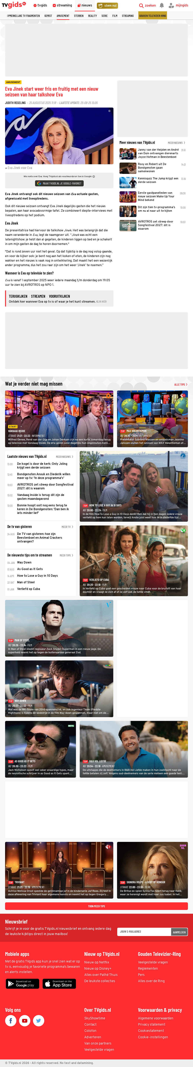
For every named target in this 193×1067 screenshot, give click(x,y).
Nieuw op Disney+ (98, 969)
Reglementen (148, 969)
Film (114, 15)
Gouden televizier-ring (152, 15)
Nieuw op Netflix (96, 962)
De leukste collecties (99, 981)
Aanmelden (179, 932)
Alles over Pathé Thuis (101, 975)
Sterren (78, 15)
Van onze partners (97, 1043)
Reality (92, 15)
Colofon (90, 1031)
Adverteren (92, 1037)
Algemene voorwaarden (155, 1018)
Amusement (63, 15)
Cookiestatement (151, 1031)
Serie (105, 15)
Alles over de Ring (151, 981)
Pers (141, 975)
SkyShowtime (94, 1018)
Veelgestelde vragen (153, 962)
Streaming (128, 15)
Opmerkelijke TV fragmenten (23, 15)
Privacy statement (151, 1025)
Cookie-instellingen (153, 1037)
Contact (90, 1025)
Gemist (48, 15)
